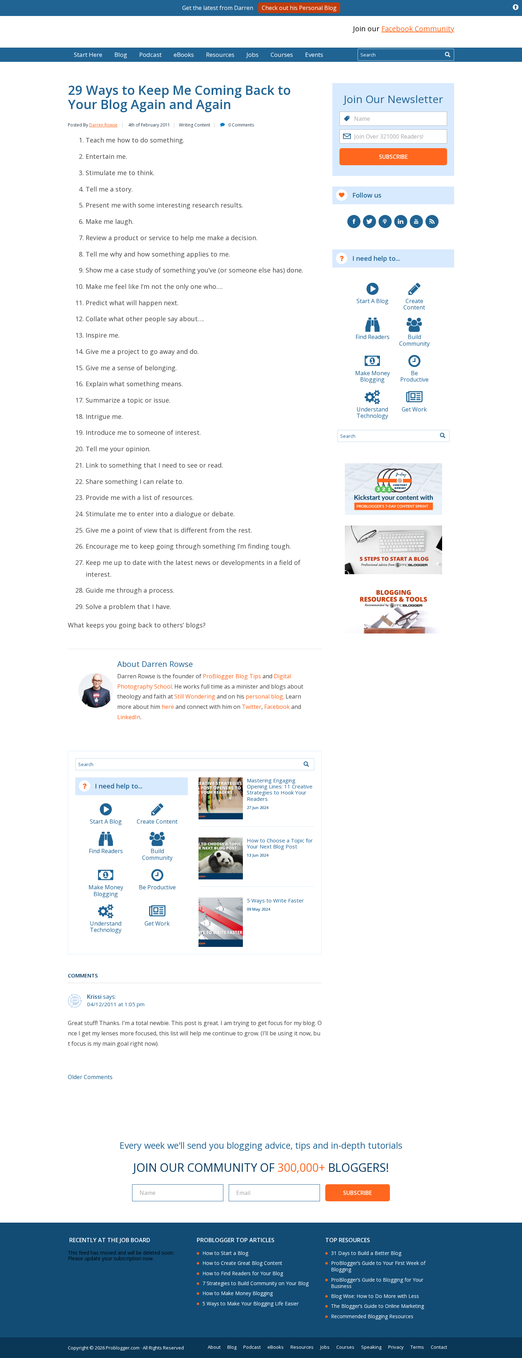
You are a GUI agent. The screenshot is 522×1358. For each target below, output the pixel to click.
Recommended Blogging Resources (372, 1316)
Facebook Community (417, 28)
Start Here (88, 54)
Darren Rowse (103, 125)
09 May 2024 (258, 909)
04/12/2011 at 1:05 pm (116, 1004)
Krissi (94, 997)
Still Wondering (194, 696)
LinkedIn (128, 717)
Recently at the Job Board (109, 1240)
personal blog (264, 696)
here (168, 707)
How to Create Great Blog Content (242, 1263)
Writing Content (194, 125)
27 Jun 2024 (257, 807)
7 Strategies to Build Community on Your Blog (255, 1283)
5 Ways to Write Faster (275, 901)
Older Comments (90, 1077)
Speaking (371, 1347)
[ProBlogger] (118, 29)
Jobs (252, 54)
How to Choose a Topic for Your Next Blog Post (280, 843)
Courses (282, 54)
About (214, 1347)
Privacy (396, 1347)
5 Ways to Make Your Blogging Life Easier (250, 1303)
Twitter (251, 707)
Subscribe (393, 157)
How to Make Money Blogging (237, 1293)
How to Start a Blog (225, 1253)
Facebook (277, 707)
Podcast (150, 54)
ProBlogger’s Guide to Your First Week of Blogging (378, 1266)
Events (314, 54)
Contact (439, 1347)
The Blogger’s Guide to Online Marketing (377, 1306)
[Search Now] (447, 54)
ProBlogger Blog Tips (232, 676)
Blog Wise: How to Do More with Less (375, 1296)
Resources (220, 54)
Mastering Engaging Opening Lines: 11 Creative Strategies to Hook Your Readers (279, 789)
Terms (417, 1347)
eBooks (184, 54)
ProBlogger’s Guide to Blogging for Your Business (377, 1283)
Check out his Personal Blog (299, 8)
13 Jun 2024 (257, 855)
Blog (17, 43)
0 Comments (241, 125)
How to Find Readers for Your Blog (242, 1273)
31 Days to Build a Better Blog (366, 1253)
